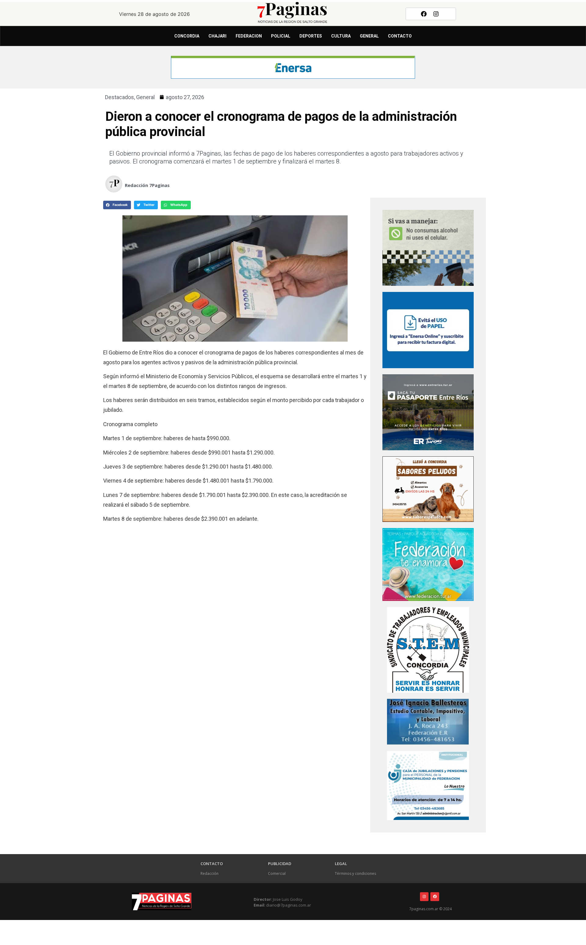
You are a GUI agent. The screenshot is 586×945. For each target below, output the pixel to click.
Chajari (217, 36)
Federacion (249, 36)
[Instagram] (436, 13)
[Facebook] (423, 13)
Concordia (186, 36)
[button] (117, 205)
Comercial (277, 873)
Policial (280, 36)
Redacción (210, 873)
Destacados (119, 97)
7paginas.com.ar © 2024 (430, 908)
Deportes (310, 36)
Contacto (400, 36)
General (369, 36)
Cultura (341, 36)
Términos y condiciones (355, 873)
